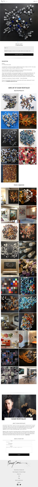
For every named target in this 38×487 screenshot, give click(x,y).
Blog (19, 478)
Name (11, 440)
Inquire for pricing (19, 54)
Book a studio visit (19, 480)
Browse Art (22, 469)
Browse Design (22, 471)
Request (11, 446)
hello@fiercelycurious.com (11, 81)
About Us (19, 474)
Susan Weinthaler (19, 45)
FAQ (19, 476)
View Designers (16, 471)
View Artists (16, 469)
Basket (19, 482)
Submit (19, 454)
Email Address (10, 443)
